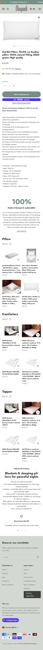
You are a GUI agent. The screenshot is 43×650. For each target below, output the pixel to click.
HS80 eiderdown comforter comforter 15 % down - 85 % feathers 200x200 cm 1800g (31, 344)
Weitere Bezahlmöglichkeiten (21, 103)
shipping (18, 69)
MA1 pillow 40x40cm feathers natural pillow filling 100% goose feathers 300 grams (30, 268)
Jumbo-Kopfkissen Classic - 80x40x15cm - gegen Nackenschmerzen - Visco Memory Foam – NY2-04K (11, 268)
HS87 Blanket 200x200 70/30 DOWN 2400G (10, 373)
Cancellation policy (30, 581)
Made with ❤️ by (24, 644)
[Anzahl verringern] (5, 86)
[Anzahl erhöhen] (14, 86)
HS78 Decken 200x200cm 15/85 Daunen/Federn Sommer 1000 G (11, 344)
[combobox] (32, 9)
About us (5, 573)
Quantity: (5, 81)
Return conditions (8, 585)
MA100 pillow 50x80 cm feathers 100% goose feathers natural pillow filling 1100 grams (31, 300)
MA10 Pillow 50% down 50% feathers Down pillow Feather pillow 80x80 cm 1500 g (11, 300)
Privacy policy (28, 577)
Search (4, 570)
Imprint (26, 570)
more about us (21, 231)
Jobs (3, 577)
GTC (25, 573)
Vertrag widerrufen (30, 594)
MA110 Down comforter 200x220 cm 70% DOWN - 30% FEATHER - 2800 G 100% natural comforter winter (31, 376)
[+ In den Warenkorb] (18, 260)
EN (34, 9)
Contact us (5, 581)
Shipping (27, 588)
